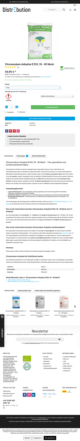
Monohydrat (65, 233)
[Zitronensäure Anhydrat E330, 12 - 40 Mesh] (16, 302)
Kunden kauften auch (24, 290)
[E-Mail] (14, 131)
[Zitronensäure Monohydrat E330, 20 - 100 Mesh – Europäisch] (64, 302)
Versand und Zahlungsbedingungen (50, 367)
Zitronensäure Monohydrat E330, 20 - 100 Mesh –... (64, 312)
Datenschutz (67, 368)
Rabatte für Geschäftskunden (20, 2)
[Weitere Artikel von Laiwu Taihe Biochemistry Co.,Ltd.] (67, 68)
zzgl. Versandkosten (45, 77)
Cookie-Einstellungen (69, 357)
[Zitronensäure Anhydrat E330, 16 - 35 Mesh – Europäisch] (40, 302)
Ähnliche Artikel (9, 290)
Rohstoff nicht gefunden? (47, 360)
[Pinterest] (10, 131)
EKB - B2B (66, 363)
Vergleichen (10, 112)
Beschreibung (8, 156)
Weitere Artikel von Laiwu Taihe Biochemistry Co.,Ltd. (23, 281)
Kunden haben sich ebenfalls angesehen (47, 290)
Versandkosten (42, 417)
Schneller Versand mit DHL (61, 2)
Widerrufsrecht (67, 366)
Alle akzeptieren (50, 438)
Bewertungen (22, 156)
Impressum (66, 370)
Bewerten (22, 112)
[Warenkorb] (75, 10)
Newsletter (46, 363)
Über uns (6, 353)
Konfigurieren (37, 438)
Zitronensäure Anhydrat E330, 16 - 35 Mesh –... (40, 312)
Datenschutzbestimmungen (32, 343)
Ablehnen (27, 438)
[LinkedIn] (33, 395)
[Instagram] (18, 131)
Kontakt (45, 357)
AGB (64, 361)
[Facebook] (6, 131)
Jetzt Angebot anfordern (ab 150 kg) (40, 118)
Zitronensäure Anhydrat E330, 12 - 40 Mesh (16, 312)
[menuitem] (75, 10)
